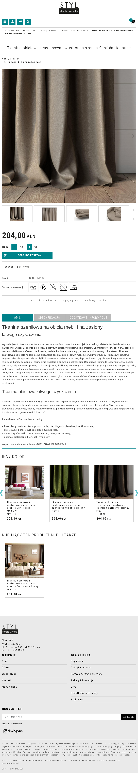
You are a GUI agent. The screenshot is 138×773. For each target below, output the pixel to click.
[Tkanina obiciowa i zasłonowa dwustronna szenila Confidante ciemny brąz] (69, 482)
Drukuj (103, 300)
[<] (1, 493)
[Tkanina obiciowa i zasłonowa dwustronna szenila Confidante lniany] (24, 560)
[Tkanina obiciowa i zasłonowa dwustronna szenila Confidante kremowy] (113, 482)
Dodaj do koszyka (29, 255)
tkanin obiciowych (39, 755)
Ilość (6, 247)
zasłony (112, 744)
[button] (17, 317)
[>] (136, 493)
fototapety (107, 747)
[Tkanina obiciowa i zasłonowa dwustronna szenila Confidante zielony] (24, 482)
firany (121, 744)
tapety (118, 747)
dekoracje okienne (94, 744)
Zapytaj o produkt (71, 300)
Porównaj (90, 300)
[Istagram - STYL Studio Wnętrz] (13, 731)
